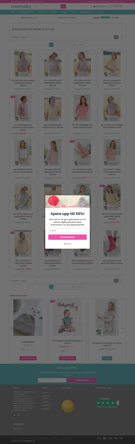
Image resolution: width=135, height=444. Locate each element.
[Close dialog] (87, 198)
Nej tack (67, 243)
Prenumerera (67, 237)
